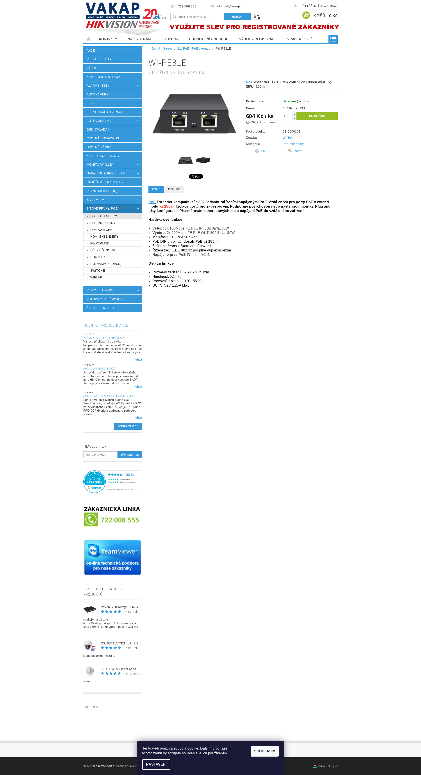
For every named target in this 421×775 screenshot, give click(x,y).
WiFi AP (96, 277)
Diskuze (174, 189)
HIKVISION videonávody (100, 368)
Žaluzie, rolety (100, 308)
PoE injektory (103, 223)
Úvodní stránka (88, 39)
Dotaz (298, 150)
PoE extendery (103, 216)
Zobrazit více (128, 426)
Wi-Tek (288, 137)
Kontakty (108, 39)
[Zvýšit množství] (294, 114)
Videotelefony (100, 290)
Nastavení (156, 764)
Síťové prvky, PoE (102, 208)
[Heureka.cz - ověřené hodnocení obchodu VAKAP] (112, 481)
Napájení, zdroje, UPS (106, 173)
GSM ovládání (99, 129)
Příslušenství (102, 250)
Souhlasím (264, 751)
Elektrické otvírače (105, 112)
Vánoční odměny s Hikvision (104, 337)
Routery (98, 257)
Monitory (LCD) (100, 164)
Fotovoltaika (99, 120)
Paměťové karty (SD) (105, 182)
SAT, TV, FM (96, 199)
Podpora (169, 39)
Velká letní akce (101, 59)
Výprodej (95, 68)
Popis (156, 189)
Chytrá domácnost (104, 138)
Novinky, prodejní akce (105, 325)
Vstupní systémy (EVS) (106, 299)
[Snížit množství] (294, 118)
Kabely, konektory (103, 156)
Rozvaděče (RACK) (105, 264)
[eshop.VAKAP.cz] (126, 19)
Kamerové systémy (103, 77)
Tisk (263, 150)
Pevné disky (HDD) (102, 191)
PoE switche (101, 229)
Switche (97, 270)
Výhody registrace (258, 39)
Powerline (99, 243)
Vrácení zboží (300, 39)
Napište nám (139, 39)
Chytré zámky (99, 147)
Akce (91, 50)
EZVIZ (91, 103)
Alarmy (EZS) (98, 85)
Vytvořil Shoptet (328, 766)
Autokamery (98, 94)
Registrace (329, 5)
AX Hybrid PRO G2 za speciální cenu (108, 396)
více (138, 359)
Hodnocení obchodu (208, 39)
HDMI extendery (104, 236)
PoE (249, 82)
